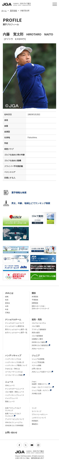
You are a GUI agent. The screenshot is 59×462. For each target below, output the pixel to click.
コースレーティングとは (13, 372)
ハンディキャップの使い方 (14, 362)
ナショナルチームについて (14, 323)
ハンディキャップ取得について (16, 365)
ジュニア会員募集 (38, 359)
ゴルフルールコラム (39, 323)
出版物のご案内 (37, 339)
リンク (34, 408)
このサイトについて (39, 418)
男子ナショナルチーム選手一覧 (16, 329)
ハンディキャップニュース (14, 395)
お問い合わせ (36, 368)
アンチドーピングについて (14, 419)
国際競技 (35, 303)
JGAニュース (10, 385)
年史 (6, 309)
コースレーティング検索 (13, 375)
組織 (6, 296)
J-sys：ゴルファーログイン (42, 387)
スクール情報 (36, 365)
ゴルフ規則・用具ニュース (14, 392)
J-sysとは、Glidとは (12, 368)
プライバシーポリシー (40, 414)
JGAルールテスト (38, 348)
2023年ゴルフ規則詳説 (40, 345)
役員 (6, 300)
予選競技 (35, 300)
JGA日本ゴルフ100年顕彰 (14, 425)
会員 (6, 306)
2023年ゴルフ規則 (38, 342)
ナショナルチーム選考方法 (14, 326)
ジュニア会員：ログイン (40, 390)
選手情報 (13, 11)
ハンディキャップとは (13, 359)
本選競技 (35, 296)
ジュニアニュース (11, 398)
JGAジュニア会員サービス (41, 372)
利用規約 (35, 421)
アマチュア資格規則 (39, 329)
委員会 (7, 303)
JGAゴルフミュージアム (13, 422)
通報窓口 (35, 424)
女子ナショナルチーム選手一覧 (16, 332)
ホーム (4, 11)
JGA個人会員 (36, 393)
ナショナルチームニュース (14, 389)
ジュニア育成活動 (38, 362)
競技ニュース (10, 401)
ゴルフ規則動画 (37, 336)
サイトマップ (36, 411)
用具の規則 (36, 332)
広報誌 (7, 312)
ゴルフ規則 (36, 326)
